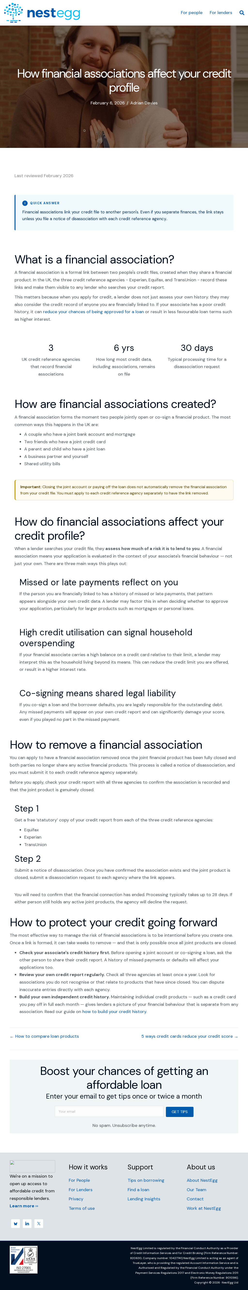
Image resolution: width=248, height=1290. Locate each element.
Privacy (76, 1199)
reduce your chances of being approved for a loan (93, 312)
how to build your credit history (114, 1012)
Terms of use (82, 1208)
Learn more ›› (24, 1206)
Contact (195, 1199)
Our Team (196, 1190)
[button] (180, 1112)
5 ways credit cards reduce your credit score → (189, 1036)
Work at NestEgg (204, 1208)
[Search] (240, 12)
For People (79, 1180)
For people (191, 12)
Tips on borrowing (146, 1180)
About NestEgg (202, 1180)
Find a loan (138, 1190)
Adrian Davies (144, 103)
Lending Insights (144, 1199)
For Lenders (81, 1190)
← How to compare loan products (44, 1036)
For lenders (221, 12)
